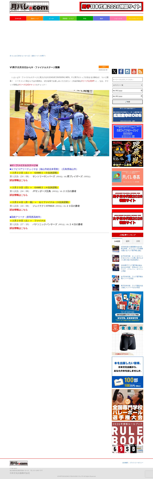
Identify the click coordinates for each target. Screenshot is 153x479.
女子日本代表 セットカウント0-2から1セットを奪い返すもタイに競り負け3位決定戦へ (132, 258)
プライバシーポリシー (136, 462)
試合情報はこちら (19, 180)
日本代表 (18, 18)
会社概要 (125, 462)
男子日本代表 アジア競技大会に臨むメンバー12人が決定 (132, 286)
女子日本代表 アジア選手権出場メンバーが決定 (132, 277)
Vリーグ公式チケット (27, 85)
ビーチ (51, 18)
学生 (84, 18)
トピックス (118, 18)
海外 (101, 18)
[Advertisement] (76, 37)
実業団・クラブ (68, 18)
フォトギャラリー (135, 18)
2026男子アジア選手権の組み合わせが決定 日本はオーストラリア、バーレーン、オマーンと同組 (132, 268)
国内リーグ (35, 18)
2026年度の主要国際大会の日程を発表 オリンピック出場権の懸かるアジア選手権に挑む (132, 248)
